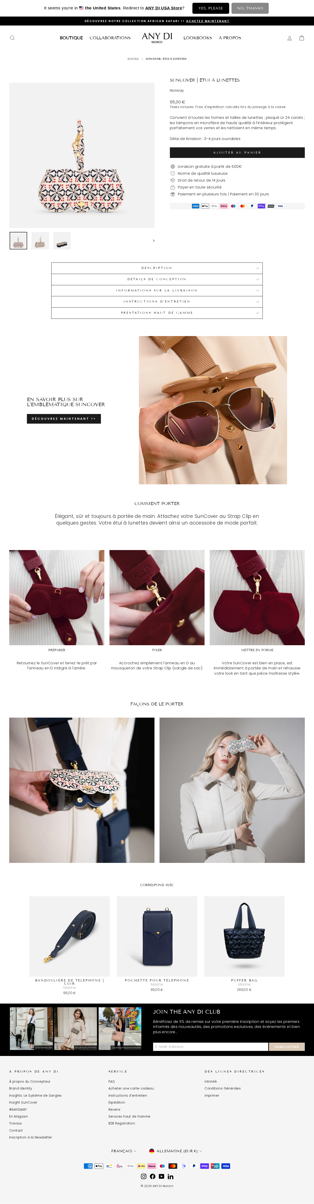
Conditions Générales (223, 1088)
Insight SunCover (23, 1102)
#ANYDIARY (18, 1109)
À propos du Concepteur (30, 1081)
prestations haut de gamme (157, 313)
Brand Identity (20, 1088)
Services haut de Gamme (129, 1116)
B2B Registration (121, 1123)
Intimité (211, 1081)
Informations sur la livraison (157, 290)
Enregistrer (287, 1047)
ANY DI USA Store (163, 8)
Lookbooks (197, 37)
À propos (230, 37)
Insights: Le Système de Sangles (35, 1095)
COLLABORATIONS (110, 37)
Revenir (114, 1109)
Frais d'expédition (209, 107)
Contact (16, 1130)
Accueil (133, 58)
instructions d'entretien (157, 301)
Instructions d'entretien (127, 1095)
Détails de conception (157, 279)
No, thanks (250, 8)
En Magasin (18, 1116)
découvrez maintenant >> (64, 419)
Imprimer (212, 1095)
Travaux (15, 1123)
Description (157, 268)
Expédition (116, 1102)
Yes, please (211, 8)
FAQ (111, 1081)
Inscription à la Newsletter (30, 1137)
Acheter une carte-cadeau (131, 1088)
